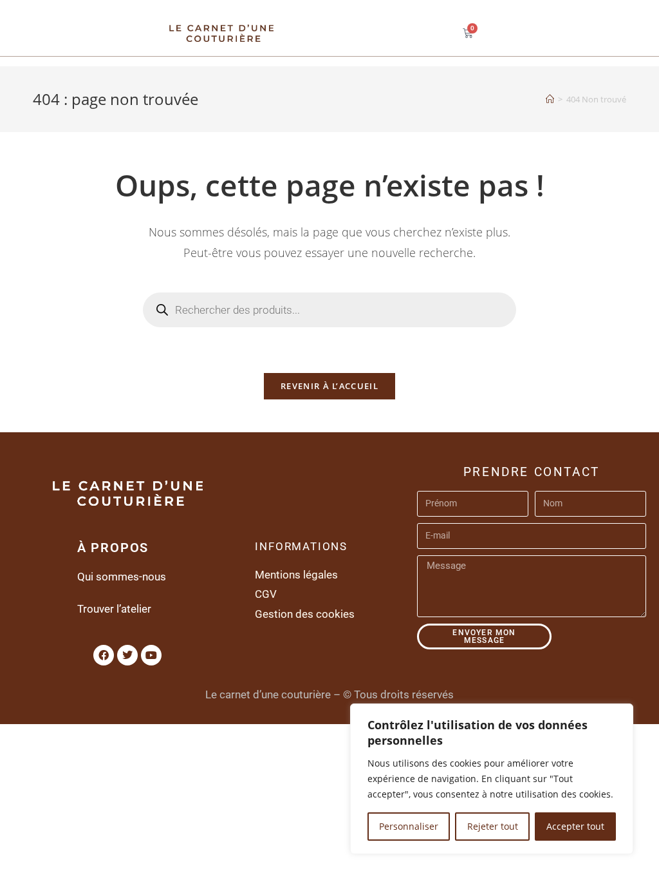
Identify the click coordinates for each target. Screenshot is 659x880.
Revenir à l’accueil (329, 386)
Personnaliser (408, 826)
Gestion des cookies (305, 613)
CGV (266, 594)
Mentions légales (296, 574)
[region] (491, 778)
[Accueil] (550, 99)
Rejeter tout (492, 826)
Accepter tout (575, 826)
